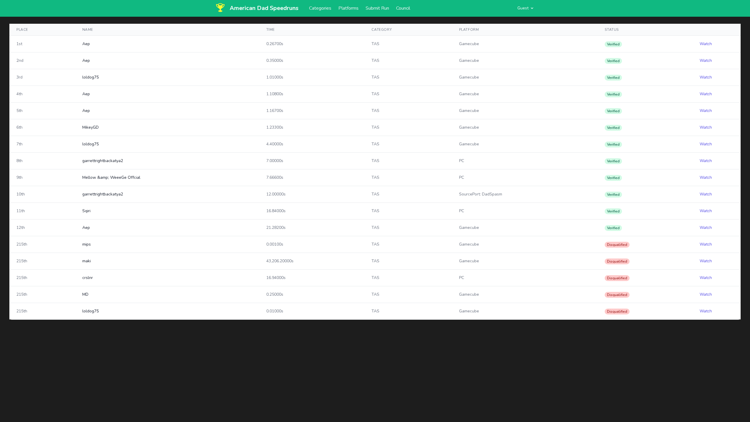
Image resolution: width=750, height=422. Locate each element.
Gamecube (469, 44)
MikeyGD (90, 127)
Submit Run (377, 8)
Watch (706, 44)
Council (403, 8)
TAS (375, 44)
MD (85, 294)
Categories (320, 8)
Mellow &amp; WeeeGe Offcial (111, 177)
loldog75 (90, 77)
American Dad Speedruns (264, 8)
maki (86, 261)
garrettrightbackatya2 (102, 161)
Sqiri (86, 211)
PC (461, 161)
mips (86, 244)
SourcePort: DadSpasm (480, 194)
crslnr (87, 277)
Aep (86, 44)
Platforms (348, 8)
